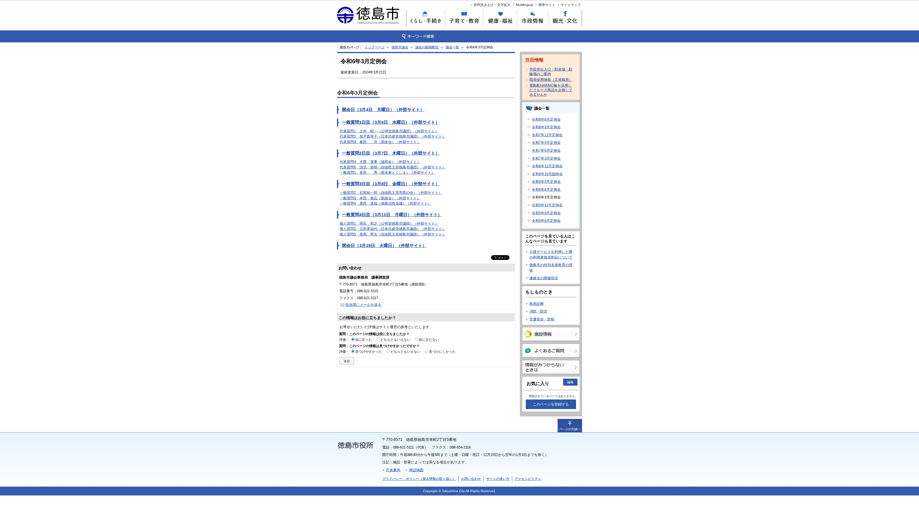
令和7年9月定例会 (546, 142)
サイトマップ (571, 5)
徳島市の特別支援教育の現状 (550, 267)
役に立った (363, 340)
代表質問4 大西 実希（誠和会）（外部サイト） (380, 162)
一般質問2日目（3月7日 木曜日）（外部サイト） (391, 153)
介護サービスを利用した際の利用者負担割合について (550, 254)
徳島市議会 (400, 47)
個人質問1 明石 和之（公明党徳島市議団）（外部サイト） (389, 223)
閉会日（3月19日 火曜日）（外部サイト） (384, 245)
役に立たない (429, 340)
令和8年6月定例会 (546, 119)
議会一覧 (452, 47)
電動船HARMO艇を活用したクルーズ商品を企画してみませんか (550, 89)
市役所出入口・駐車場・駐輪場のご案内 (550, 71)
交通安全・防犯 (542, 319)
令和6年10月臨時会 (547, 174)
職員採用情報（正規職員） (550, 80)
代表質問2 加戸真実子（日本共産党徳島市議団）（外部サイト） (393, 136)
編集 (570, 382)
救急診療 (536, 304)
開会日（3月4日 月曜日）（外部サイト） (383, 109)
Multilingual (524, 5)
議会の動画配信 (427, 47)
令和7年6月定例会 (546, 150)
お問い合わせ (471, 479)
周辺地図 (416, 470)
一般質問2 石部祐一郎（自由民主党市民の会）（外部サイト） (391, 193)
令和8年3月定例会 (546, 127)
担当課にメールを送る (363, 305)
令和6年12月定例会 (547, 166)
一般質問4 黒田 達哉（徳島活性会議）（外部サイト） (385, 203)
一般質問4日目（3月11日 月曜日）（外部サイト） (392, 214)
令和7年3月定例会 (546, 158)
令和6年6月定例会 (546, 189)
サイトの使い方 (498, 479)
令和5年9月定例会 (546, 213)
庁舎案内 (393, 470)
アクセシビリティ (528, 479)
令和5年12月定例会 (547, 205)
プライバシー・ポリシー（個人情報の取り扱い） (419, 479)
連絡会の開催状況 (543, 278)
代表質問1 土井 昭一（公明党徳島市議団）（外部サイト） (389, 131)
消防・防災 (538, 311)
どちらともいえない (395, 340)
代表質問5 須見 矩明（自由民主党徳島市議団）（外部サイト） (393, 167)
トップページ (374, 47)
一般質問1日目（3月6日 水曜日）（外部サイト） (391, 122)
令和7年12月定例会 (547, 135)
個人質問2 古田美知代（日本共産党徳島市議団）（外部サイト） (393, 229)
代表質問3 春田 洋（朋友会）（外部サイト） (380, 142)
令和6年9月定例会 (546, 182)
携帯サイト (546, 5)
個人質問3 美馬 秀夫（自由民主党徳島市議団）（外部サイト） (393, 234)
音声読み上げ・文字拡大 (492, 5)
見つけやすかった (368, 352)
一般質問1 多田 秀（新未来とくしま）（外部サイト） (387, 172)
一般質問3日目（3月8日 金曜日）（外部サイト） (391, 183)
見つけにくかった (442, 352)
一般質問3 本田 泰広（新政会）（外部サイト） (380, 198)
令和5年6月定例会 (546, 221)
